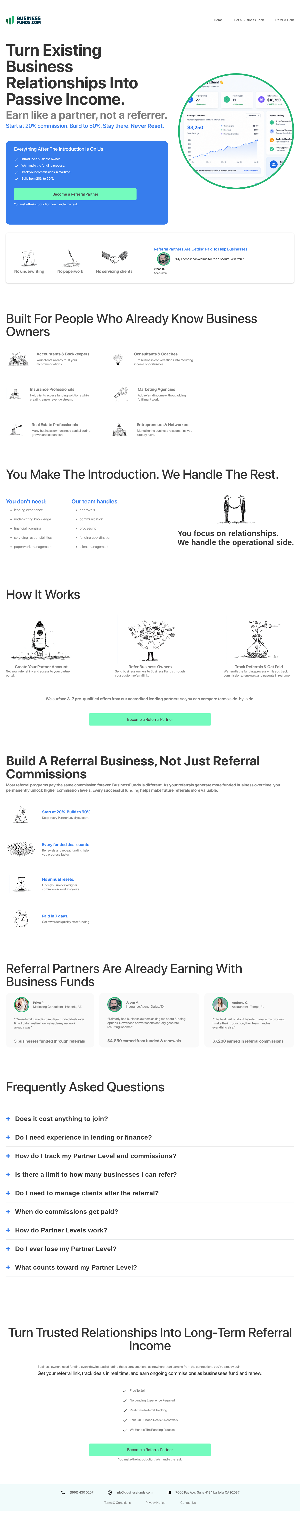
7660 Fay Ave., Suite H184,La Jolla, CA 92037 (208, 1492)
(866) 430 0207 (81, 1492)
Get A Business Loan (249, 20)
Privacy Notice (155, 1503)
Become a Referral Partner (75, 194)
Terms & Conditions (117, 1503)
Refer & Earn (284, 20)
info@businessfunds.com (134, 1492)
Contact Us (188, 1503)
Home (218, 20)
